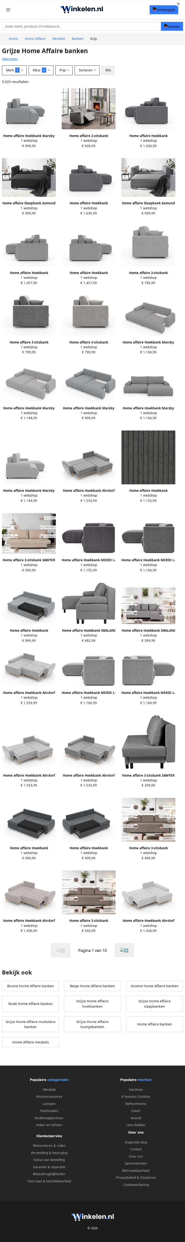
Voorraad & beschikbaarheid (49, 1181)
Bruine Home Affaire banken (30, 986)
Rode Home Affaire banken (30, 1003)
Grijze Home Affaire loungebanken (92, 1024)
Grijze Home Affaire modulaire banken (30, 1024)
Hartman (136, 1089)
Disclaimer (148, 1177)
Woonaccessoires (49, 1096)
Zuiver (136, 1111)
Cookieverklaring (136, 1185)
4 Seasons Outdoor (136, 1096)
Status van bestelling (49, 1160)
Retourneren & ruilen (49, 1145)
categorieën (57, 1079)
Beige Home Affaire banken (92, 986)
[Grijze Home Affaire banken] (124, 950)
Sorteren (86, 70)
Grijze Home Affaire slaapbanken (155, 1004)
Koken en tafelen (49, 1125)
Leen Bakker (135, 1125)
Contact (136, 1149)
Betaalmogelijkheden (49, 1174)
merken (145, 1079)
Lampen (49, 1104)
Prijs (63, 70)
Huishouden (49, 1111)
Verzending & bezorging (49, 1153)
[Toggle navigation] (8, 9)
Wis (108, 70)
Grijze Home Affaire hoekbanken (92, 1004)
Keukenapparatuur (49, 1118)
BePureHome (136, 1104)
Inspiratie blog (136, 1142)
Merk (12, 70)
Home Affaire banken (154, 1024)
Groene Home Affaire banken (154, 986)
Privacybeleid (126, 1177)
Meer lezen (10, 59)
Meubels (49, 1089)
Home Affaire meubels (30, 1042)
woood (136, 1118)
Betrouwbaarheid (135, 1170)
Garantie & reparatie (49, 1167)
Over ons (136, 1156)
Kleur (39, 70)
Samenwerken (136, 1163)
